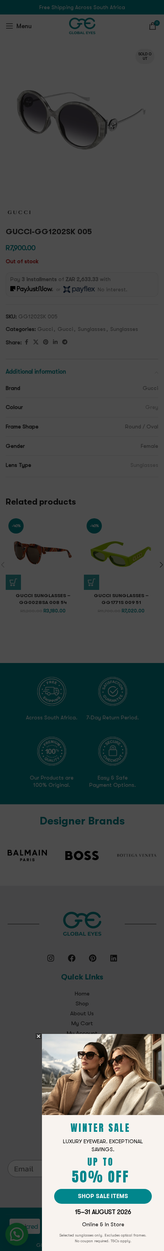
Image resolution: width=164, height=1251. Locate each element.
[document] (82, 625)
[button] (38, 1036)
